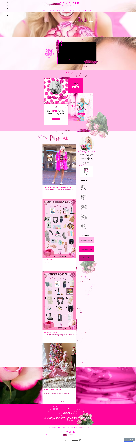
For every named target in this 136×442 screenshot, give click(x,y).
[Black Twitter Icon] (7, 12)
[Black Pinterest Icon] (7, 8)
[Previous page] (55, 401)
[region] (56, 91)
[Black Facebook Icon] (7, 2)
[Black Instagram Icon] (7, 5)
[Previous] (6, 24)
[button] (89, 10)
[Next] (129, 24)
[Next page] (64, 401)
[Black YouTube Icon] (7, 15)
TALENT (81, 109)
